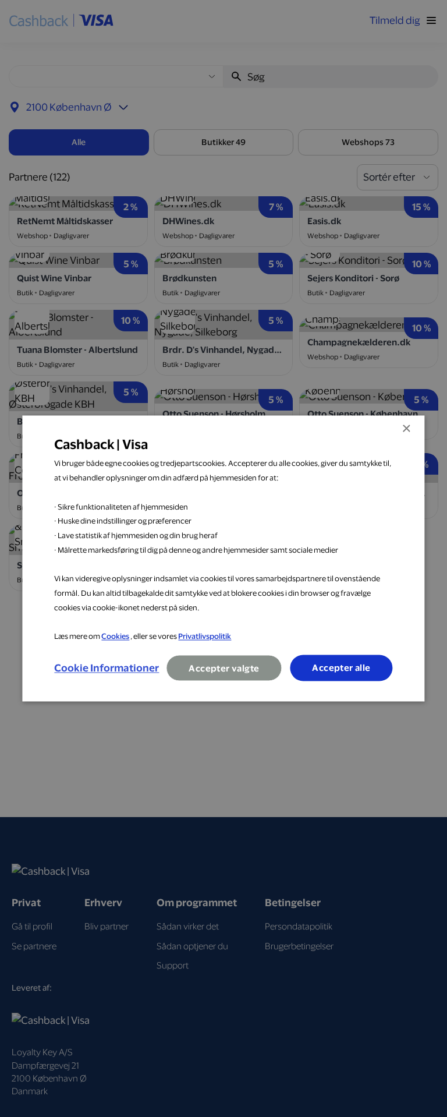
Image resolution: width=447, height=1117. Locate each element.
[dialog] (223, 558)
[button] (106, 668)
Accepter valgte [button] (224, 669)
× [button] (406, 429)
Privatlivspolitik (204, 636)
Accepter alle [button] (341, 668)
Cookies (115, 636)
